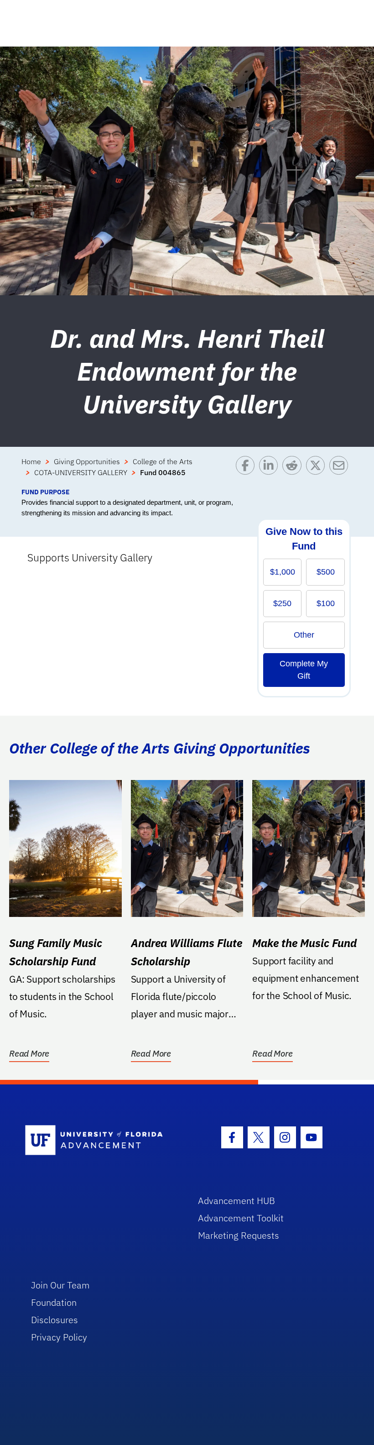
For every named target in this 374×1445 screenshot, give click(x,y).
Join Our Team (60, 1285)
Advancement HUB (236, 1200)
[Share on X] (317, 471)
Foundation (54, 1302)
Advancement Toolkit (241, 1218)
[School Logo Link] (101, 1140)
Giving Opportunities (87, 461)
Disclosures (54, 1320)
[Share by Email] (341, 471)
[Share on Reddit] (294, 471)
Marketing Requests (238, 1235)
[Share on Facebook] (247, 471)
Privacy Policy (59, 1337)
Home (31, 461)
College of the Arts (162, 461)
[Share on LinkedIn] (270, 471)
